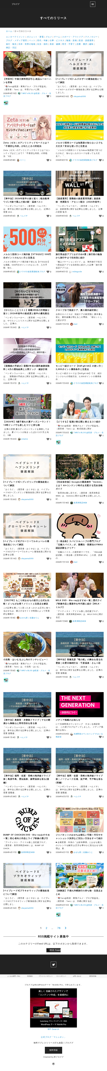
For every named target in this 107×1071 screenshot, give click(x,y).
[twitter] (53, 964)
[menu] (92, 4)
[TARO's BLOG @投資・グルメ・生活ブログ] (6, 103)
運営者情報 (92, 976)
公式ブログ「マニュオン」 (53, 1037)
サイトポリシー (61, 976)
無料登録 (53, 1050)
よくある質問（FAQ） (14, 976)
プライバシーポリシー (46, 976)
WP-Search (53, 1029)
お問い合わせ (77, 976)
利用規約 (30, 976)
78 (59, 928)
